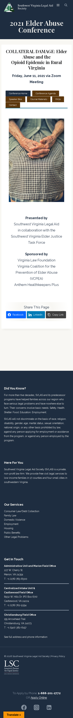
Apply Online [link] (39, 697)
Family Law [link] (10, 515)
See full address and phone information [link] (25, 637)
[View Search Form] (66, 5)
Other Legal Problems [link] (16, 537)
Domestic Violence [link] (14, 519)
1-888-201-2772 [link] (49, 693)
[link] (29, 7)
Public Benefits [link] (12, 532)
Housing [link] (8, 528)
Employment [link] (11, 524)
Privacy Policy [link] (58, 656)
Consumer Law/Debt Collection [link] (21, 511)
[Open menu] (58, 5)
